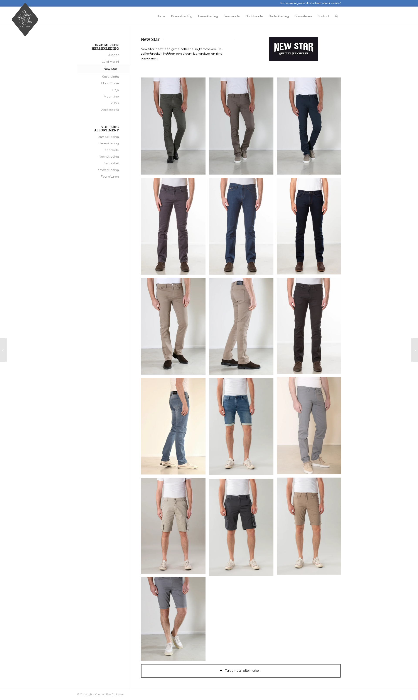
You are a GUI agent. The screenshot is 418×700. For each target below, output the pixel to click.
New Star (110, 69)
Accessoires (110, 109)
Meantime (111, 96)
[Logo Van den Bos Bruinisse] (25, 21)
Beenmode (111, 150)
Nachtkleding (109, 156)
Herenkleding (109, 143)
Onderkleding (108, 170)
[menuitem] (161, 16)
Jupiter (113, 55)
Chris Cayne (110, 83)
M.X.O (115, 103)
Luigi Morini (110, 61)
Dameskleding (108, 136)
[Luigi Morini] (3, 350)
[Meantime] (414, 350)
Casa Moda (110, 76)
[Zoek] (336, 16)
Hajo (115, 90)
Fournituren (110, 176)
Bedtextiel (111, 163)
